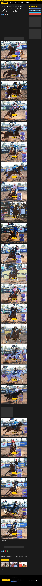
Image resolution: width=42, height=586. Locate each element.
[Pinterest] (5, 14)
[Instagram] (37, 0)
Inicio (10, 2)
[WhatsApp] (7, 14)
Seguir (40, 10)
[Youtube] (40, 0)
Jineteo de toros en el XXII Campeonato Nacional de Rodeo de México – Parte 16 (21, 557)
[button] (40, 2)
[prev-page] (1, 571)
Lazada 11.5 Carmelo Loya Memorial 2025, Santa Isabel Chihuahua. (4, 569)
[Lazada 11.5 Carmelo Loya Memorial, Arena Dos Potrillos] (14, 564)
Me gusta (39, 8)
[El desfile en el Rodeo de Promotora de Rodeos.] (23, 564)
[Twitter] (39, 0)
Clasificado (27, 2)
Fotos (16, 2)
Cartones (22, 2)
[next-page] (2, 571)
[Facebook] (36, 0)
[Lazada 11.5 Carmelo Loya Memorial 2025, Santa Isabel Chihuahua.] (5, 564)
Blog (13, 2)
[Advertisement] (14, 38)
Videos (19, 2)
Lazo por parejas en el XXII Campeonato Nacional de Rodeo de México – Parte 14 (6, 557)
